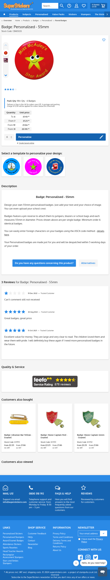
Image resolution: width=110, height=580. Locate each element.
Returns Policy (59, 546)
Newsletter (33, 544)
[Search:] (50, 6)
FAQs (30, 537)
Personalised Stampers (13, 537)
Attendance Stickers (12, 544)
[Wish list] (83, 6)
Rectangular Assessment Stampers (13, 555)
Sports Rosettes (10, 547)
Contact (31, 540)
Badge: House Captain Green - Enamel (90, 436)
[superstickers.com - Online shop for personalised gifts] (18, 5)
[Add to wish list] (104, 40)
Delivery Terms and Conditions (62, 541)
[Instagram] (88, 557)
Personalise (25, 136)
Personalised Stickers (13, 533)
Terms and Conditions (63, 537)
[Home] (4, 14)
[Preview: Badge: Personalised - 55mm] (5, 52)
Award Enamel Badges (13, 540)
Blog (30, 547)
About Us (57, 550)
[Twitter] (95, 557)
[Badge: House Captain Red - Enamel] (55, 419)
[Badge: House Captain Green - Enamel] (91, 419)
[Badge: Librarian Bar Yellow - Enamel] (18, 419)
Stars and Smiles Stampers (10, 561)
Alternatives (88, 262)
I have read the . (92, 540)
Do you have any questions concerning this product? (44, 262)
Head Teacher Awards (13, 551)
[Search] (61, 6)
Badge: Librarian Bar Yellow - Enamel (18, 436)
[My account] (76, 6)
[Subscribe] (103, 533)
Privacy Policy (59, 533)
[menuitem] (53, 6)
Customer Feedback (37, 533)
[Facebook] (80, 557)
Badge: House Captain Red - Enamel (54, 436)
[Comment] (10, 89)
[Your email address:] (92, 533)
